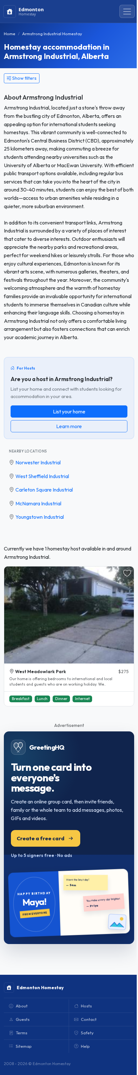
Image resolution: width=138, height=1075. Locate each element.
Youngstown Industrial (39, 517)
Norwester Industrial (38, 462)
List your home (69, 411)
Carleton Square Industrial (44, 489)
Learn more (69, 426)
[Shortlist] (127, 573)
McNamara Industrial (38, 503)
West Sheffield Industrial (42, 476)
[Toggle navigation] (127, 11)
